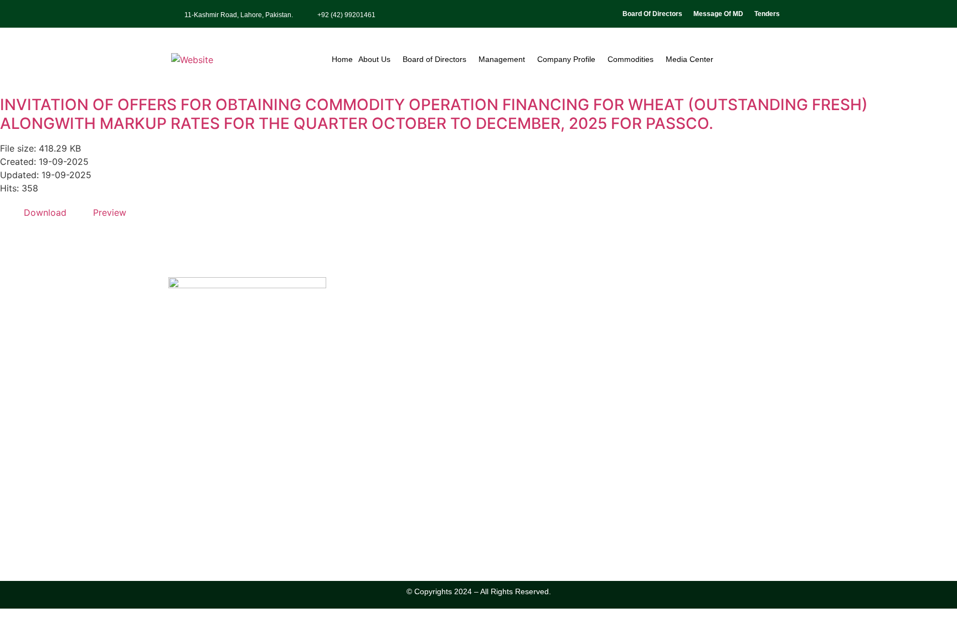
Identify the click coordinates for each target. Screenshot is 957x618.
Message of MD (718, 14)
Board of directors (652, 14)
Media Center (689, 59)
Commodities (631, 59)
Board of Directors (434, 59)
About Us (374, 59)
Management (501, 59)
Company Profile (566, 59)
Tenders (767, 14)
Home (342, 59)
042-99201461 (208, 512)
